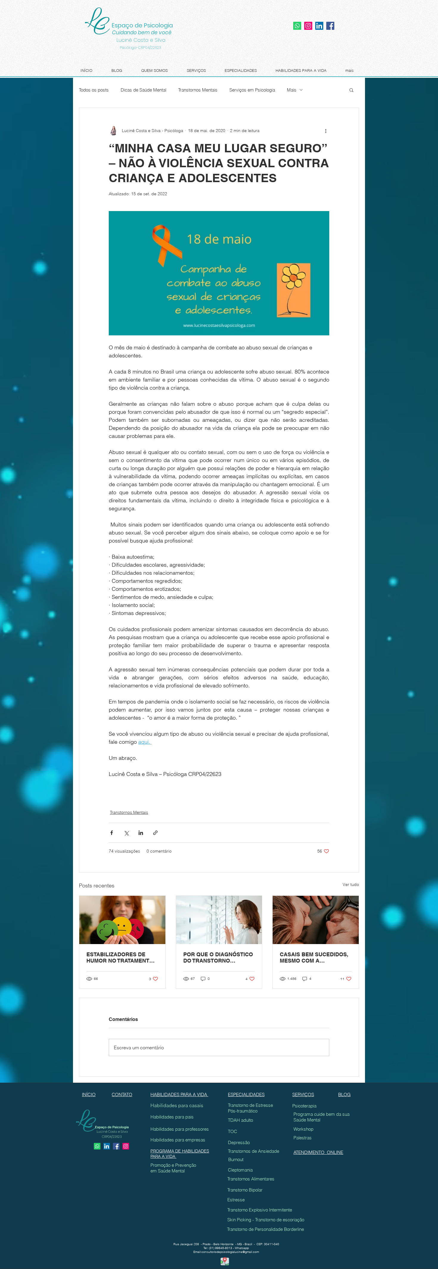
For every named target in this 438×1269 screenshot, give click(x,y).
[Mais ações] (325, 130)
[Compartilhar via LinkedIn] (141, 833)
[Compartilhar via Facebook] (111, 833)
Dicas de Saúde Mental (143, 90)
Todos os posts (94, 90)
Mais (291, 90)
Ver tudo (351, 884)
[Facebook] (330, 26)
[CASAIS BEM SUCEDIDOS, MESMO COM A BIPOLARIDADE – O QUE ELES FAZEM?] (316, 920)
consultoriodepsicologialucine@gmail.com (230, 1252)
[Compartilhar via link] (155, 833)
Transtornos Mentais (198, 90)
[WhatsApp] (297, 26)
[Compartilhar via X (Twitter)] (126, 833)
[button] (351, 89)
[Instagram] (308, 26)
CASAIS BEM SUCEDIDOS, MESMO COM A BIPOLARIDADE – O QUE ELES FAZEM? (314, 957)
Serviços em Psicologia (252, 90)
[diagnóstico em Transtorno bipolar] (219, 920)
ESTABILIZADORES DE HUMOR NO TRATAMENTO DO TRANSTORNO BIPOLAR (119, 957)
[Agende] (97, 1146)
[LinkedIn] (319, 26)
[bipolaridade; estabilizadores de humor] (122, 920)
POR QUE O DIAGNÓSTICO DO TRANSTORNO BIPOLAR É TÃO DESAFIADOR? (218, 957)
